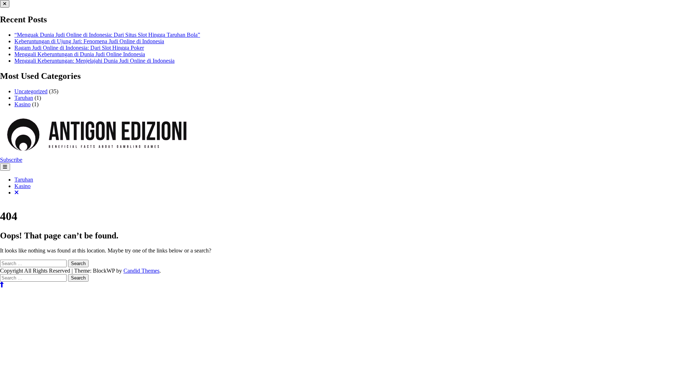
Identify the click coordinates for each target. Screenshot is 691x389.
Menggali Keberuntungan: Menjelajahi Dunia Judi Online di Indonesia (94, 61)
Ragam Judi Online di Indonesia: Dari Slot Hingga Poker (79, 48)
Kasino (22, 104)
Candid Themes (141, 271)
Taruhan (23, 98)
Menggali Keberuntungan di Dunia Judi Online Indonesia (79, 54)
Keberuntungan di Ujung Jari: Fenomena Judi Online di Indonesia (89, 41)
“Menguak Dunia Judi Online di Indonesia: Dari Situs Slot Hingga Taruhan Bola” (107, 35)
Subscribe (11, 160)
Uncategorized (31, 91)
